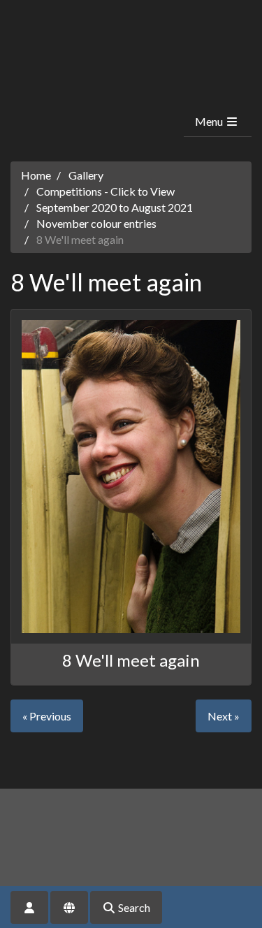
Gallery (85, 175)
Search (133, 907)
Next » (224, 716)
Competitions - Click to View (105, 191)
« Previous (46, 716)
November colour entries (96, 223)
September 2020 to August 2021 (114, 207)
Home (36, 175)
